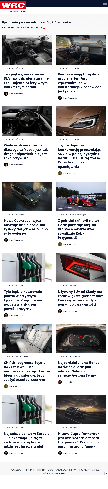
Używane (21, 68)
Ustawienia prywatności (54, 473)
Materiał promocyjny (78, 214)
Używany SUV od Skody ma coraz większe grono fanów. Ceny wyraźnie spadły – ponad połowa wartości (80, 297)
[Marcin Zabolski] (60, 173)
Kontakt (30, 470)
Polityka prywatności (89, 470)
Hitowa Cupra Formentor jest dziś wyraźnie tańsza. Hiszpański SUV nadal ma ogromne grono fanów (79, 439)
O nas (50, 470)
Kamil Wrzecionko (16, 94)
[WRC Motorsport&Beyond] (14, 11)
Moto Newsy (75, 68)
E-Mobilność (23, 357)
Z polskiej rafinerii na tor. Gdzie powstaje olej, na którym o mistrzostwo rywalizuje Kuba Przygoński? (78, 229)
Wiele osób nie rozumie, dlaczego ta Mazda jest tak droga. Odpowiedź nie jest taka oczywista (26, 151)
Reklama (41, 470)
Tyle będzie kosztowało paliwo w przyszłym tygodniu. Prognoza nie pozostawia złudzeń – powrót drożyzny (23, 300)
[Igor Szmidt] (60, 382)
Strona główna (16, 470)
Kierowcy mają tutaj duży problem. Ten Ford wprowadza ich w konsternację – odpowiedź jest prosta (79, 82)
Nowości (21, 214)
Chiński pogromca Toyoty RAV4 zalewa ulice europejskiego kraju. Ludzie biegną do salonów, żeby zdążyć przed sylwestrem (27, 371)
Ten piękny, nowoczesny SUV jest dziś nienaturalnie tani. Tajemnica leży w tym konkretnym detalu (26, 80)
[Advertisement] (54, 482)
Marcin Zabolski (69, 173)
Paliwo (21, 286)
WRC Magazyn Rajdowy (66, 470)
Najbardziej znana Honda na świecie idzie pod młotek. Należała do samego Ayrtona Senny (79, 368)
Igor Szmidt (67, 382)
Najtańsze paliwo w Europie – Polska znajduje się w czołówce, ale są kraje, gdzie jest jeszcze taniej (27, 439)
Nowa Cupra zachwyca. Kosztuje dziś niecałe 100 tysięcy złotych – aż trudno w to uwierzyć (26, 226)
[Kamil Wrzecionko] (6, 94)
